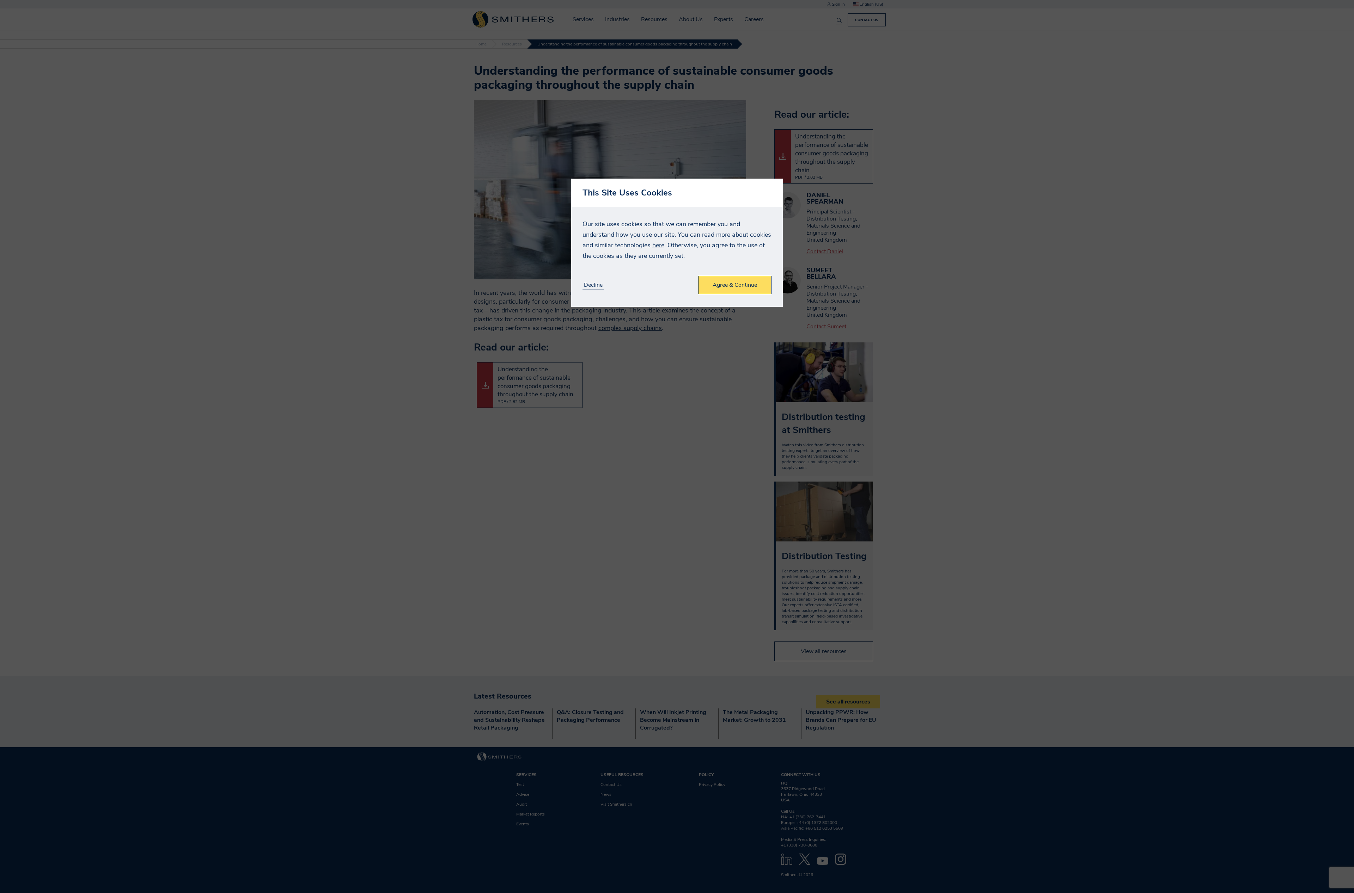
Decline (593, 285)
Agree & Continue (735, 285)
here (658, 245)
